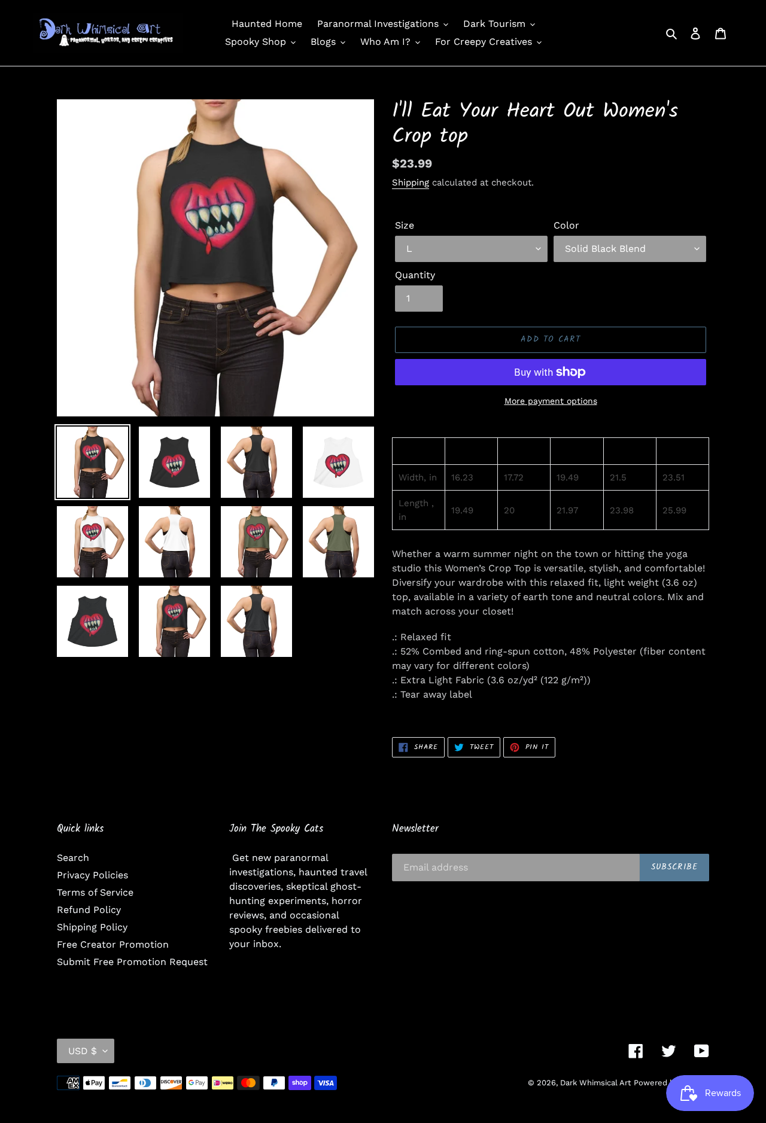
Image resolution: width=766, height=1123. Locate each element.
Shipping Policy (92, 927)
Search (73, 857)
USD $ (82, 1051)
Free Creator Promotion (113, 944)
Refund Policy (89, 909)
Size (404, 225)
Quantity (415, 275)
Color (566, 225)
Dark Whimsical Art (595, 1082)
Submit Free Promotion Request (132, 961)
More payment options (550, 401)
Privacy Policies (92, 875)
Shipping (410, 182)
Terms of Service (95, 892)
